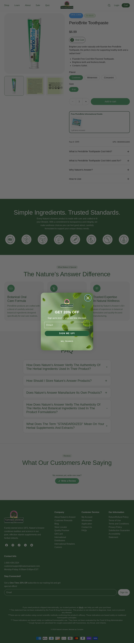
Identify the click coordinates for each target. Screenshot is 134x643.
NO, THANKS (67, 341)
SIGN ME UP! (67, 333)
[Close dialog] (88, 298)
